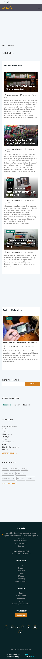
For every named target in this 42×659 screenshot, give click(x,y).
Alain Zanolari (12, 95)
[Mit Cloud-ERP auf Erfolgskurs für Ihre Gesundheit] (21, 82)
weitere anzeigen (9, 453)
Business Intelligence (9, 426)
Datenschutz (21, 596)
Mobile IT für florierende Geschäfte (20, 342)
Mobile (4, 450)
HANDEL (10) (15, 469)
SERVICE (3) (30, 479)
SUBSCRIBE (21, 615)
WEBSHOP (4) (20, 474)
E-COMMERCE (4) (7, 474)
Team (21, 593)
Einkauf (4, 437)
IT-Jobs (21, 576)
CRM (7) (24, 469)
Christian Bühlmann (14, 149)
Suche (32, 384)
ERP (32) (5, 469)
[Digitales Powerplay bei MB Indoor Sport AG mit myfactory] (21, 136)
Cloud (4, 429)
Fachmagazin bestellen (21, 604)
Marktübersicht (21, 581)
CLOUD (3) (20, 479)
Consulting (21, 579)
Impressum (21, 598)
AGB (21, 601)
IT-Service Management (9, 447)
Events (21, 573)
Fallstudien (10, 46)
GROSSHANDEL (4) (8, 479)
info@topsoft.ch (23, 551)
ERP (3, 439)
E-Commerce (6, 434)
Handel (4, 444)
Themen (21, 568)
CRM (3, 431)
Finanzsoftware (7, 442)
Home (3, 46)
